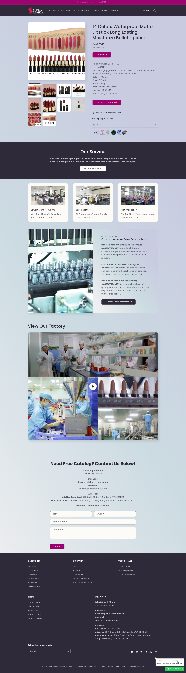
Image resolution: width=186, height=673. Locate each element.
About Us (77, 570)
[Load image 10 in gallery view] (49, 119)
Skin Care (32, 566)
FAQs (75, 566)
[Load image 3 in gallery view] (64, 90)
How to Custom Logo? (82, 582)
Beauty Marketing (125, 570)
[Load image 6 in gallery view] (49, 105)
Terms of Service (35, 618)
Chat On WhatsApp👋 (106, 102)
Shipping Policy (34, 614)
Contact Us (78, 574)
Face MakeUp (33, 578)
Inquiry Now (101, 55)
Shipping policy (120, 667)
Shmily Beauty (53, 667)
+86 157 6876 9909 (93, 473)
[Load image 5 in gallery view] (34, 105)
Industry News (124, 566)
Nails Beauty (33, 582)
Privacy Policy (34, 606)
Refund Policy (34, 610)
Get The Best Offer (93, 168)
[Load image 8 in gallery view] (78, 105)
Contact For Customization (118, 302)
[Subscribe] (67, 651)
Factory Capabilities (81, 578)
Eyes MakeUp (33, 574)
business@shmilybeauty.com (93, 482)
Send (57, 546)
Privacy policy (93, 667)
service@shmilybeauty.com (93, 488)
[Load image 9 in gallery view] (34, 119)
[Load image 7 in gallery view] (64, 105)
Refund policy (81, 667)
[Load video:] (93, 386)
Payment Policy (34, 602)
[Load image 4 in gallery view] (78, 90)
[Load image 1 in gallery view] (34, 90)
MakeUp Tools (34, 586)
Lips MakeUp (33, 570)
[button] (53, 10)
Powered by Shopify (66, 667)
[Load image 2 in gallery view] (49, 90)
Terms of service (107, 667)
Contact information (136, 667)
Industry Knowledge (126, 574)
